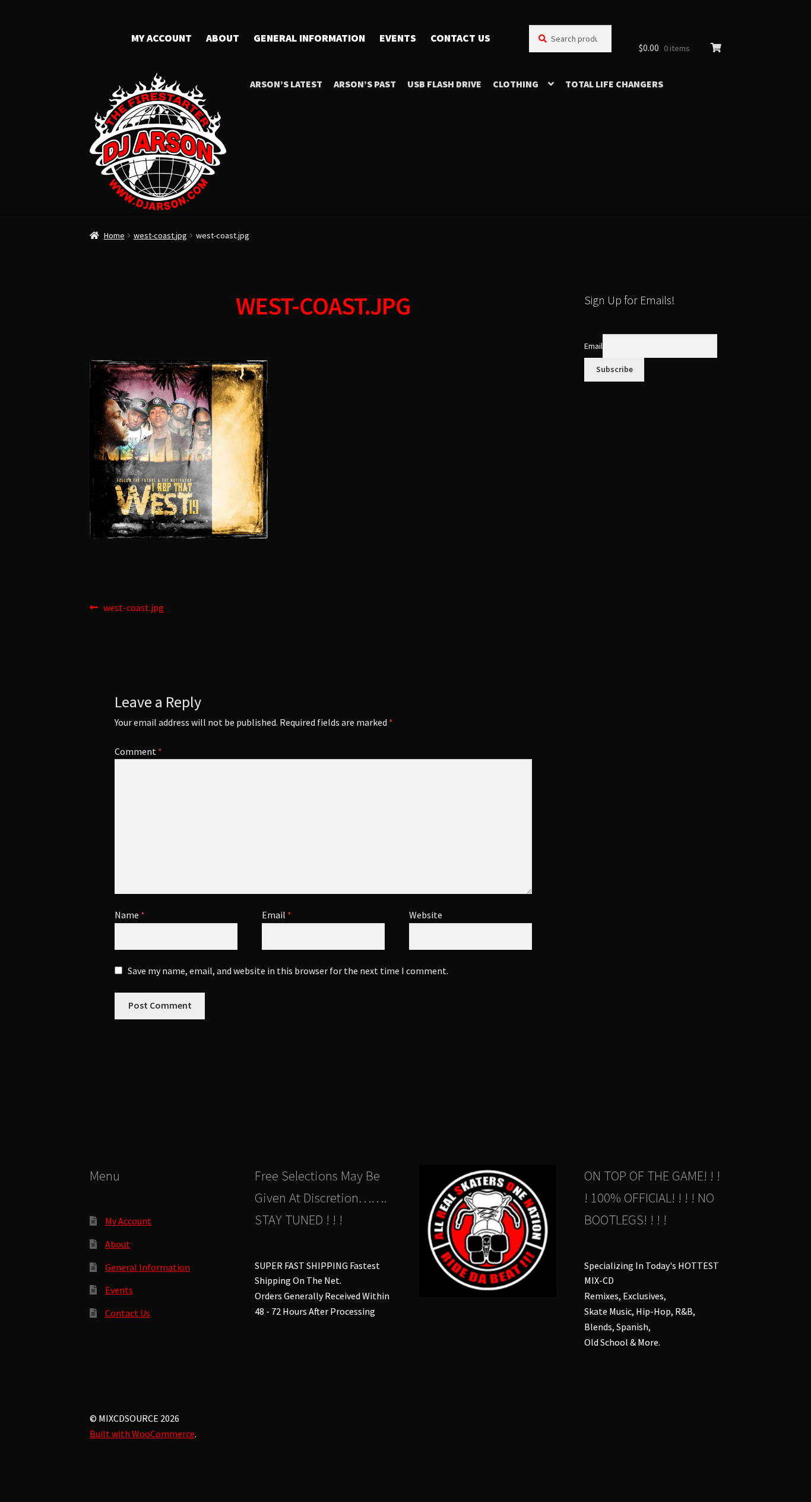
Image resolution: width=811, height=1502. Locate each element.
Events (397, 38)
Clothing (515, 84)
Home (114, 235)
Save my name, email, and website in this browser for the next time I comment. (288, 971)
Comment (138, 751)
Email (277, 915)
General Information (309, 38)
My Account (161, 38)
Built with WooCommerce (142, 1434)
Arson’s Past (365, 84)
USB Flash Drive (444, 84)
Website (425, 915)
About (222, 38)
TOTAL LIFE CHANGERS (614, 84)
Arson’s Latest (286, 84)
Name (130, 915)
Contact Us (460, 38)
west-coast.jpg (160, 235)
